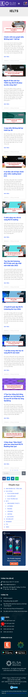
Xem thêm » (6, 56)
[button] (18, 3)
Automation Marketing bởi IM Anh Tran (16, 693)
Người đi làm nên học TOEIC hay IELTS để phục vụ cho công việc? (13, 83)
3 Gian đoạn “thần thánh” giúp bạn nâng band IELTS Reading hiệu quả (13, 444)
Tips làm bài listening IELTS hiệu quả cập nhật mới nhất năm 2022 (12, 263)
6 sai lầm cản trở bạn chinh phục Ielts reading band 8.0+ (14, 174)
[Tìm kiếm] (24, 473)
